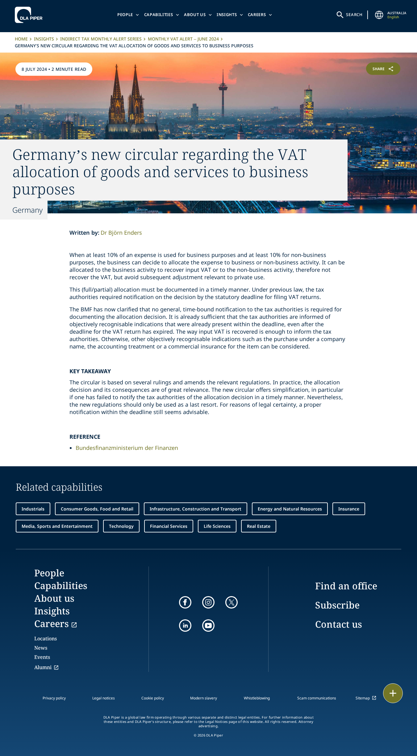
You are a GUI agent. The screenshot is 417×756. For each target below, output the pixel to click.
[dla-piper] (30, 15)
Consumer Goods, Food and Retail (97, 509)
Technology (121, 526)
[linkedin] (185, 625)
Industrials (33, 509)
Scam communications (316, 698)
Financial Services (168, 526)
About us (195, 14)
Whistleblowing (257, 698)
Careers (257, 14)
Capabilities (158, 14)
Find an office (346, 585)
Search (354, 14)
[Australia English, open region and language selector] (379, 15)
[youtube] (208, 625)
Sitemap (363, 698)
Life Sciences (217, 526)
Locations (45, 638)
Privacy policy (54, 698)
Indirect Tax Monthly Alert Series (101, 39)
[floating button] (393, 693)
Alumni (43, 667)
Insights (227, 14)
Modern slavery (203, 698)
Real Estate (258, 526)
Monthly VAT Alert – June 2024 (183, 39)
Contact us (338, 624)
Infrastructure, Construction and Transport (195, 509)
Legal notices (103, 698)
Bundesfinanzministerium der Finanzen (127, 447)
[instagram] (208, 602)
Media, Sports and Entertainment (57, 526)
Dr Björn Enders (121, 232)
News (40, 647)
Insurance (348, 509)
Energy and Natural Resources (290, 509)
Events (42, 657)
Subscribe (337, 605)
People (125, 14)
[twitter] (231, 602)
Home (21, 39)
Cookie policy (152, 698)
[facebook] (185, 602)
